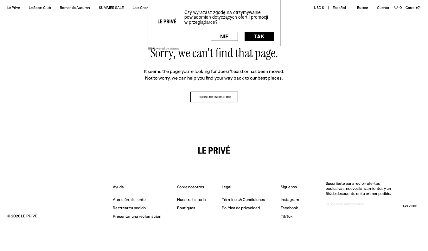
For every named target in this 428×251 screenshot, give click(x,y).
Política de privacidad (241, 207)
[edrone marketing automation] (164, 50)
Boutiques (186, 207)
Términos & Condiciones (243, 199)
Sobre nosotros (190, 186)
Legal (226, 186)
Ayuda (118, 186)
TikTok (287, 216)
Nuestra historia (191, 199)
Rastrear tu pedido (129, 207)
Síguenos (289, 186)
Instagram (290, 199)
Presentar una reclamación (137, 216)
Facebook (289, 207)
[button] (319, 7)
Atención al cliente (129, 199)
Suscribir (410, 205)
